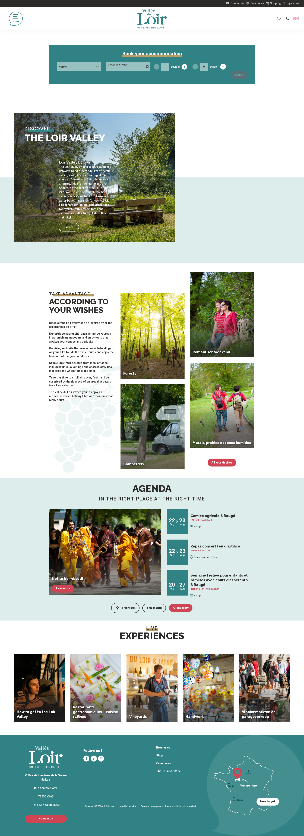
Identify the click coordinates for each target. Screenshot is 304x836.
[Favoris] (280, 18)
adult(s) (175, 66)
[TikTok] (94, 759)
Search (238, 74)
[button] (288, 18)
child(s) (214, 66)
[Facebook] (86, 759)
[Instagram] (101, 759)
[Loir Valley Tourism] (152, 19)
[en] (296, 18)
